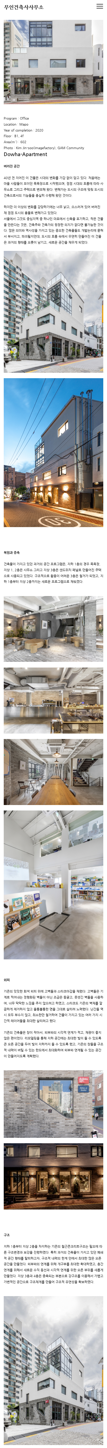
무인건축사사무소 (24, 8)
